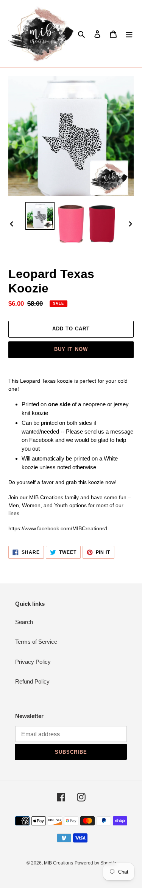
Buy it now (70, 349)
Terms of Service (36, 641)
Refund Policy (32, 681)
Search (24, 622)
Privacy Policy (33, 662)
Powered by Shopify (95, 863)
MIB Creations (58, 863)
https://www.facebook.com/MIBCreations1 (58, 528)
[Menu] (129, 34)
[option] (40, 216)
